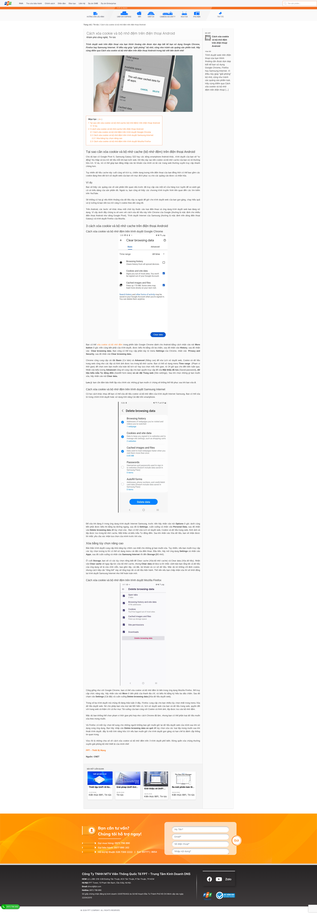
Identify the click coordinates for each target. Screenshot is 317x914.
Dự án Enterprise (108, 3)
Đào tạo (72, 3)
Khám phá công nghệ (97, 37)
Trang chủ (87, 25)
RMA (21, 3)
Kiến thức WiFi (96, 795)
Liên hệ (82, 3)
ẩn (100, 119)
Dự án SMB (93, 3)
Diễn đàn (62, 3)
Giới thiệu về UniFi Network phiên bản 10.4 (166, 788)
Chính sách (50, 3)
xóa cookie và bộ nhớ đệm (110, 344)
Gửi (236, 840)
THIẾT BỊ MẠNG (122, 8)
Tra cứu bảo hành (34, 3)
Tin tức (96, 25)
